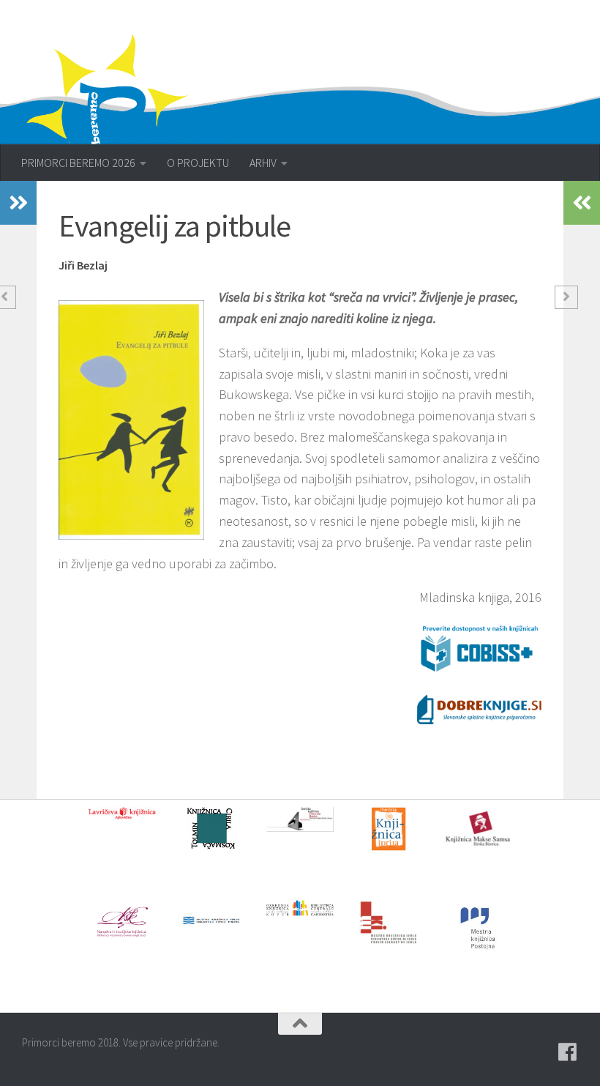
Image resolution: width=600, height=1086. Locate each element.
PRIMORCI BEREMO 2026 (78, 162)
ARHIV (263, 162)
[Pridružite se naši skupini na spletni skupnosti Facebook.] (568, 1052)
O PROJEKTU (198, 162)
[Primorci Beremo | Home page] (141, 113)
